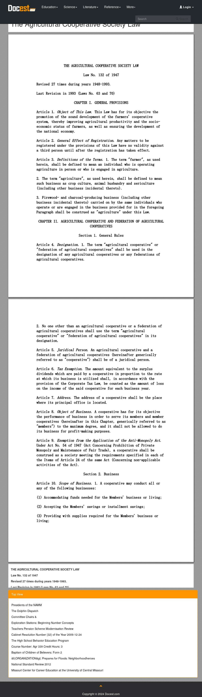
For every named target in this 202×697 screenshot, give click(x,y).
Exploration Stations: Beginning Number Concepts (42, 623)
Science (69, 7)
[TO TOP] (101, 686)
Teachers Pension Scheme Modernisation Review (42, 629)
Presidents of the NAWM (26, 605)
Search (183, 19)
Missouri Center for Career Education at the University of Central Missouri (57, 670)
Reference (111, 7)
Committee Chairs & (23, 617)
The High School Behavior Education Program (40, 640)
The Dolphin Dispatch (24, 611)
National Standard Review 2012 (31, 664)
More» (131, 7)
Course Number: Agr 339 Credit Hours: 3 (37, 646)
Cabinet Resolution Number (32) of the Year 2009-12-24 (46, 635)
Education (49, 7)
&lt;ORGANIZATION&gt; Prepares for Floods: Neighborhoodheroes (53, 658)
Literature (89, 7)
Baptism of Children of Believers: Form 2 (36, 652)
